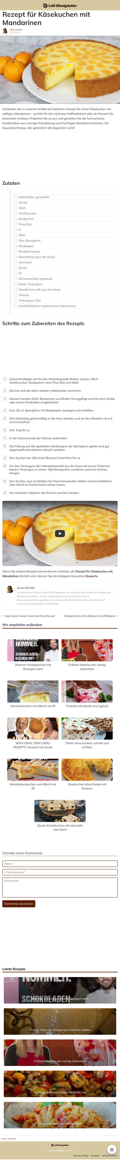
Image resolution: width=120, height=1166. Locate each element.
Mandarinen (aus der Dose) (37, 257)
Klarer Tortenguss (30, 284)
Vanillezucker (28, 213)
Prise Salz (25, 224)
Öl (20, 273)
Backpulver (26, 219)
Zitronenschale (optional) (35, 279)
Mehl (22, 235)
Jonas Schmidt (16, 29)
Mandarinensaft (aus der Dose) (39, 289)
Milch (22, 208)
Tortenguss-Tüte (30, 300)
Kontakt (95, 1155)
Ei (20, 230)
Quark (23, 268)
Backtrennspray (29, 251)
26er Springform (30, 240)
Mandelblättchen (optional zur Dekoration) (47, 306)
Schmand (25, 262)
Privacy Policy (81, 1155)
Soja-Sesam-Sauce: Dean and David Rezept (30, 615)
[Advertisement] (60, 153)
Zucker (23, 202)
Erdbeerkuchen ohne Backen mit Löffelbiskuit (89, 615)
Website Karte (110, 1155)
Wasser (24, 295)
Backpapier (26, 246)
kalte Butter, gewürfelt (34, 197)
